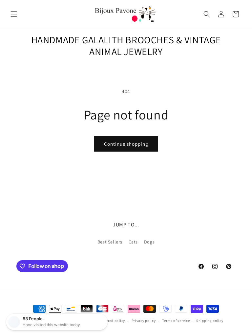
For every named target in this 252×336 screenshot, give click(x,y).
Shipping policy (209, 320)
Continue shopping (126, 144)
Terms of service (176, 320)
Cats (133, 242)
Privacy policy (144, 320)
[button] (14, 14)
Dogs (149, 242)
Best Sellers (109, 242)
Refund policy (113, 320)
